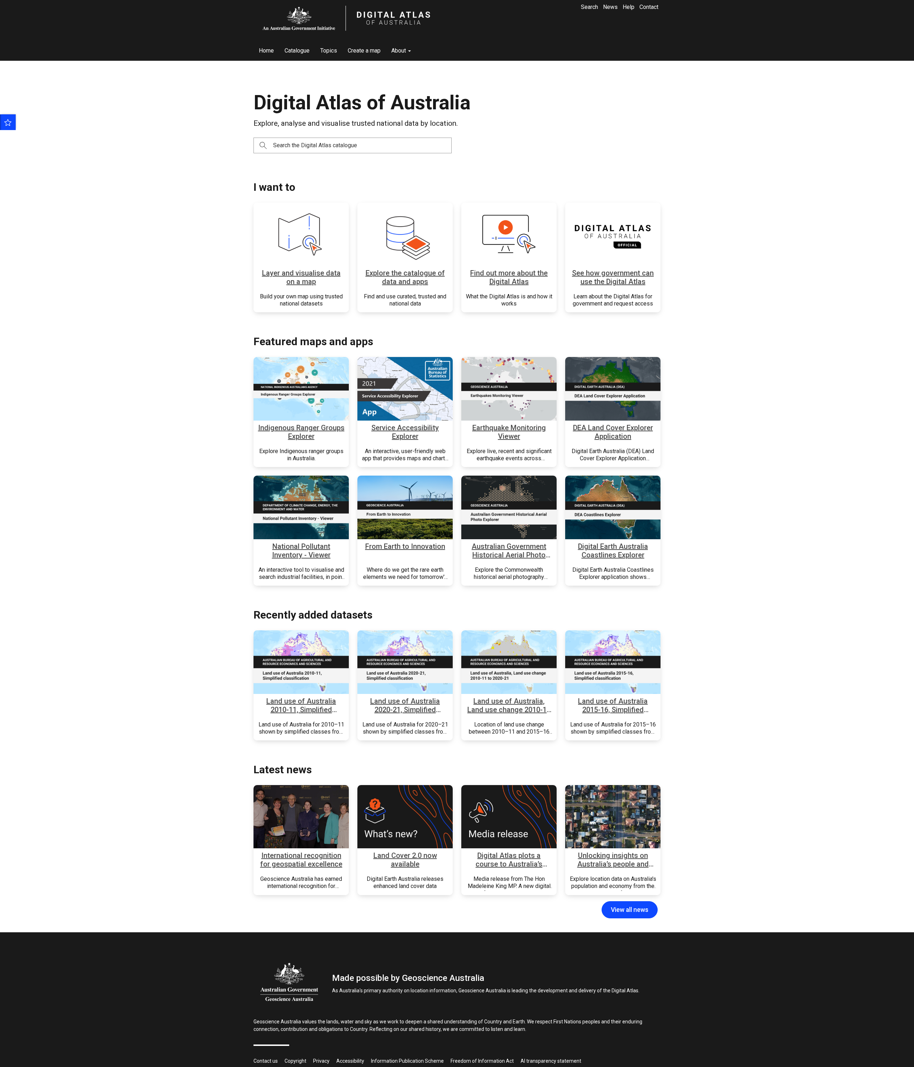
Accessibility (350, 1061)
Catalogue (297, 50)
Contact (648, 7)
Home (266, 50)
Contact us (265, 1061)
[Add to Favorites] (8, 122)
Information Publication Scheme (407, 1061)
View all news (629, 909)
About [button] (399, 50)
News (610, 7)
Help (628, 7)
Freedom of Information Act (482, 1061)
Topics (328, 50)
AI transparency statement (551, 1061)
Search (589, 7)
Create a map (364, 50)
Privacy (321, 1061)
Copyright (295, 1061)
